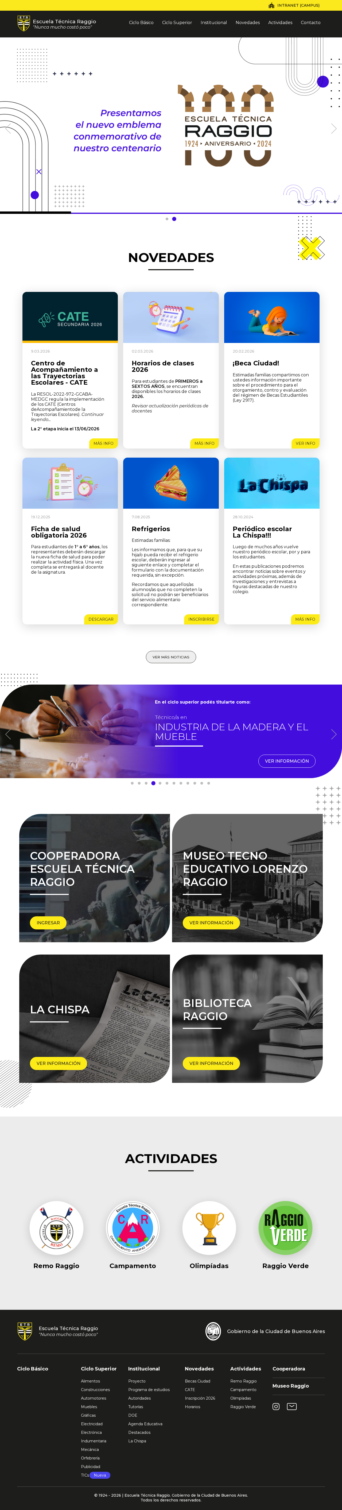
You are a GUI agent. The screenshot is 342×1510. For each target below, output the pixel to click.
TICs (93, 1475)
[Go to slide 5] (160, 783)
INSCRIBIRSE (201, 619)
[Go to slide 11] (201, 783)
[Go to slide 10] (194, 783)
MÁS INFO (104, 443)
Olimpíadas (240, 1398)
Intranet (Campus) (298, 5)
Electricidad (92, 1424)
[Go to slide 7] (174, 783)
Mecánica (90, 1449)
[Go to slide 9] (188, 783)
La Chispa (137, 1441)
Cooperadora (289, 1369)
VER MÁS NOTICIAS (171, 657)
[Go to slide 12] (208, 783)
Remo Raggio (243, 1381)
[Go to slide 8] (181, 783)
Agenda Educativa (145, 1424)
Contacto (311, 22)
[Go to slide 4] (153, 783)
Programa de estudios (149, 1389)
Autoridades (139, 1398)
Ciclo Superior (177, 22)
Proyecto (137, 1381)
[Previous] (8, 126)
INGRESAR (48, 922)
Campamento (243, 1389)
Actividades (280, 22)
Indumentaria (93, 1441)
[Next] (334, 126)
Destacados (139, 1432)
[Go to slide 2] (174, 219)
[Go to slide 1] (167, 219)
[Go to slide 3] (146, 783)
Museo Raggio (291, 1386)
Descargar (101, 619)
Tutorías (135, 1406)
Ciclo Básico (141, 22)
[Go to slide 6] (167, 783)
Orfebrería (90, 1458)
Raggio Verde (243, 1406)
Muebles (89, 1406)
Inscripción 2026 (200, 1398)
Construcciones (95, 1389)
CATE (190, 1389)
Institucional (214, 22)
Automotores (93, 1398)
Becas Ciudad (197, 1381)
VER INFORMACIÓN (287, 761)
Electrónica (91, 1432)
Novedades (248, 22)
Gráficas (88, 1415)
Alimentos (90, 1381)
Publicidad (90, 1466)
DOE (132, 1415)
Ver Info (305, 443)
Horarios (192, 1406)
